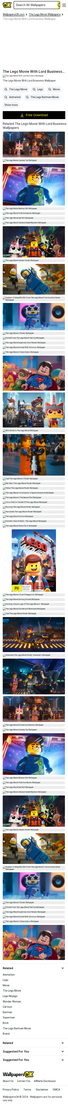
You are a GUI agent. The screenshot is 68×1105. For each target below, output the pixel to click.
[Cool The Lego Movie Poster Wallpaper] (34, 613)
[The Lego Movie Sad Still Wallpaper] (34, 218)
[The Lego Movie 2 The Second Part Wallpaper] (34, 497)
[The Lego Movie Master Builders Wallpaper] (34, 410)
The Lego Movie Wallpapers (45, 14)
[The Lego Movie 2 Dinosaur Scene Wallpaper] (34, 634)
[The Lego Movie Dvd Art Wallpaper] (34, 516)
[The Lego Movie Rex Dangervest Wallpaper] (34, 184)
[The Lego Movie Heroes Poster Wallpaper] (34, 260)
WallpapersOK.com (14, 14)
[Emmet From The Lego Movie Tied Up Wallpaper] (34, 338)
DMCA (56, 1089)
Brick (6, 1022)
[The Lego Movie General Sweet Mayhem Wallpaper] (34, 222)
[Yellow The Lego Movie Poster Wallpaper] (34, 488)
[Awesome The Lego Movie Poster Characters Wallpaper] (34, 655)
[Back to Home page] (7, 5)
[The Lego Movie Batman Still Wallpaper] (34, 208)
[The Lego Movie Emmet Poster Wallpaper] (34, 560)
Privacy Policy (11, 1089)
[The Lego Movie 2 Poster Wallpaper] (34, 333)
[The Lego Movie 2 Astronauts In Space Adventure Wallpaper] (34, 493)
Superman (9, 1017)
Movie (56, 89)
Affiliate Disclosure (45, 1081)
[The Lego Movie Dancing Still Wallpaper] (34, 373)
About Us (8, 1081)
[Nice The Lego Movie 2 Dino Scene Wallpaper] (34, 676)
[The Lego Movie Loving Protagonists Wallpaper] (34, 455)
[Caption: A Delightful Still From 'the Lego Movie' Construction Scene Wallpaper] (34, 298)
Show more (11, 104)
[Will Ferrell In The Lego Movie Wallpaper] (34, 430)
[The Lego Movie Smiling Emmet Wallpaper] (34, 599)
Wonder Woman (12, 1001)
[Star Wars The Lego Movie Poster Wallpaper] (34, 483)
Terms (27, 1089)
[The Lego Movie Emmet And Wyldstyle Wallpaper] (34, 609)
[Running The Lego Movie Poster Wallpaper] (34, 507)
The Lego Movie (18, 89)
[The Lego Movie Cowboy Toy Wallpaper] (34, 160)
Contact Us (23, 1081)
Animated (14, 97)
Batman (7, 1012)
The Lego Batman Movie (44, 97)
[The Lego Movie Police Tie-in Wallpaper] (34, 526)
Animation (9, 974)
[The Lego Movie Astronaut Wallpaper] (34, 316)
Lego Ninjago (10, 996)
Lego (40, 89)
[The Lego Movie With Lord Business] (34, 145)
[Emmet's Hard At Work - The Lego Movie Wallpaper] (34, 521)
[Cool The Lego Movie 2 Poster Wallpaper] (34, 478)
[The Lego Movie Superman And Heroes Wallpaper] (34, 342)
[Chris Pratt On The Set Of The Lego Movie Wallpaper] (34, 502)
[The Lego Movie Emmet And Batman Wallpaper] (34, 725)
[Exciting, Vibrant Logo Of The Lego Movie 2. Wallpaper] (34, 604)
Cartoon (7, 1006)
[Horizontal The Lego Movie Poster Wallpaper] (34, 511)
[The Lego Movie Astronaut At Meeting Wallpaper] (34, 279)
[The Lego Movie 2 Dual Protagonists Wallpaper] (34, 594)
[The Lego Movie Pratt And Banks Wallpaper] (34, 213)
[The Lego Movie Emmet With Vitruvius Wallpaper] (34, 347)
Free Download (37, 115)
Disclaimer (42, 1089)
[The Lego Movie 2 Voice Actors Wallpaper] (34, 352)
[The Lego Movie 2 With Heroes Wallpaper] (34, 241)
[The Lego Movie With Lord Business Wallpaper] (34, 709)
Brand (6, 1033)
